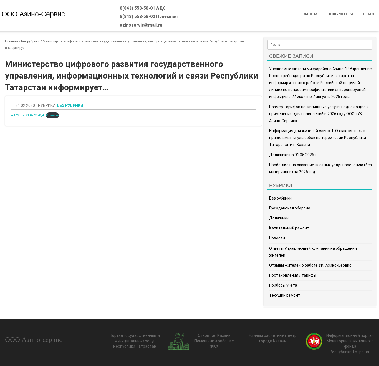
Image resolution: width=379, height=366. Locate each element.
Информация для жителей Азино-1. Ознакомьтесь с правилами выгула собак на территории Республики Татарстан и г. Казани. (317, 137)
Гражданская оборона (289, 208)
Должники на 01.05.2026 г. (293, 155)
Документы (341, 14)
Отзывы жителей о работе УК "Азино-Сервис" (311, 265)
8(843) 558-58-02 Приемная (149, 16)
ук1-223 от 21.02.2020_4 (27, 115)
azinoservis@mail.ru (141, 25)
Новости (277, 238)
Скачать (52, 115)
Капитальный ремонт (289, 228)
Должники (279, 218)
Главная (310, 14)
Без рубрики (30, 41)
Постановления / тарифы (292, 275)
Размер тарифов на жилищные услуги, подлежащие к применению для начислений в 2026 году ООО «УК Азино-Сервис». (318, 114)
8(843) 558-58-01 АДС (143, 8)
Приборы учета (283, 285)
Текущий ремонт (284, 295)
